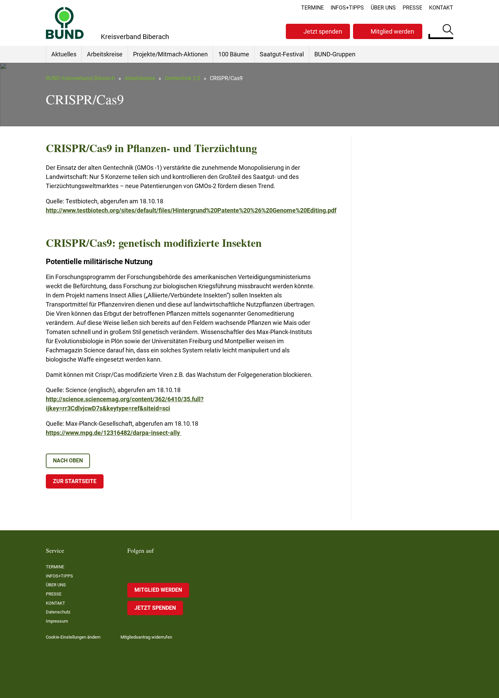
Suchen (448, 30)
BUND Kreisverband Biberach (80, 78)
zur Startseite (74, 481)
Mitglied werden (392, 31)
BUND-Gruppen (334, 54)
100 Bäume (233, 54)
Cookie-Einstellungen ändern (73, 637)
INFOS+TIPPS (347, 7)
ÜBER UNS (383, 7)
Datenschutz (58, 611)
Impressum (57, 621)
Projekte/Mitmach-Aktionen (170, 54)
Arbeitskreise (105, 54)
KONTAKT (441, 7)
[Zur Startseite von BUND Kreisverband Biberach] (65, 23)
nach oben (68, 460)
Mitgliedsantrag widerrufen (146, 637)
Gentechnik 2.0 (182, 78)
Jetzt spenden (322, 31)
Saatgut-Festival (282, 54)
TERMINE (312, 7)
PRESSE (412, 7)
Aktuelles (63, 54)
